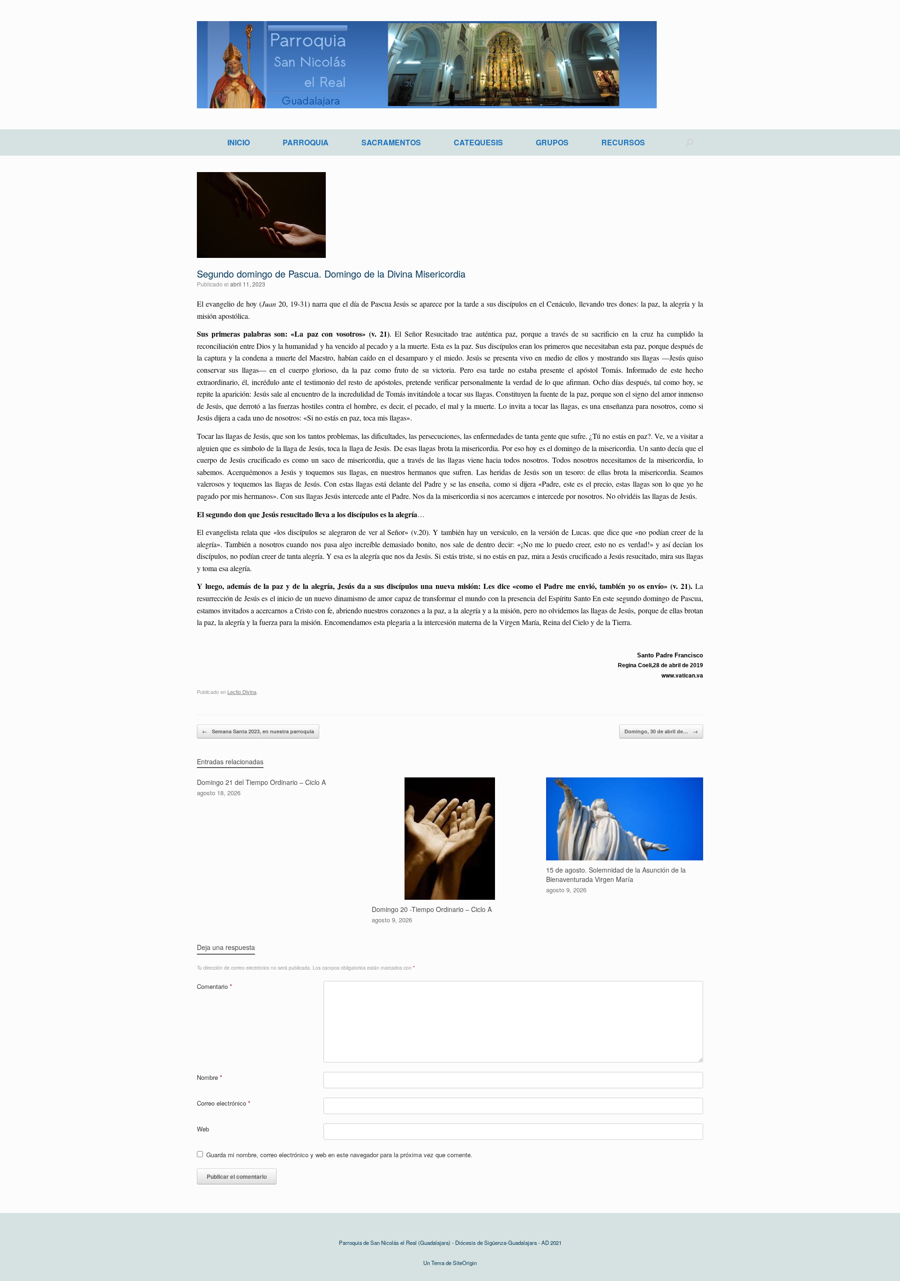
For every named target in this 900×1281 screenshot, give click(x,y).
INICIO (238, 142)
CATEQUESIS (478, 142)
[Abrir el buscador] (689, 142)
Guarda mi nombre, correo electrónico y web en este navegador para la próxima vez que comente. (339, 1154)
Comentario (214, 986)
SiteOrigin (465, 1262)
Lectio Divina (241, 691)
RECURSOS (623, 142)
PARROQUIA (306, 142)
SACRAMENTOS (391, 142)
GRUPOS (552, 142)
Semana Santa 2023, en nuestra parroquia (258, 731)
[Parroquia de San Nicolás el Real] (427, 64)
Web (203, 1128)
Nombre (209, 1077)
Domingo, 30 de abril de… (661, 731)
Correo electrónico (223, 1103)
